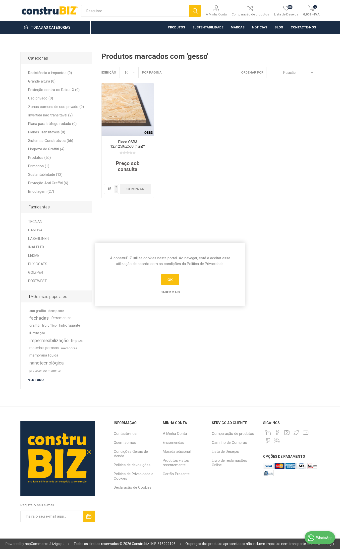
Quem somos (125, 442)
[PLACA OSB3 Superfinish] (128, 109)
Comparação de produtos (250, 14)
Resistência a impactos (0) (50, 73)
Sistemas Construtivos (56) (50, 140)
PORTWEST (37, 281)
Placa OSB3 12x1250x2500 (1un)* (127, 144)
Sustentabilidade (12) (45, 174)
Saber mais (170, 292)
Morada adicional (177, 451)
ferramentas (61, 318)
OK (170, 279)
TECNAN (35, 221)
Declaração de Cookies (133, 487)
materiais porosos (44, 348)
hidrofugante (69, 325)
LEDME (33, 255)
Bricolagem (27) (41, 191)
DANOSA (35, 230)
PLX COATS (37, 264)
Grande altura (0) (42, 81)
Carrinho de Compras (229, 442)
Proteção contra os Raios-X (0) (54, 90)
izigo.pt (58, 544)
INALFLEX (36, 247)
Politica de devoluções (132, 465)
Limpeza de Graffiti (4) (46, 149)
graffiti (34, 325)
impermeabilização (49, 340)
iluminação (37, 333)
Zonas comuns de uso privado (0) (56, 106)
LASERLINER (38, 238)
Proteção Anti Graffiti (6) (48, 183)
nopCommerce (37, 544)
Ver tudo (36, 380)
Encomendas (173, 442)
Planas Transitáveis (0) (46, 132)
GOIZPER (35, 272)
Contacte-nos (125, 433)
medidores (69, 348)
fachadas (39, 318)
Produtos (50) (39, 157)
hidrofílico (49, 325)
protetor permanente (44, 370)
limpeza (77, 341)
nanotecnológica (46, 363)
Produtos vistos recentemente (176, 462)
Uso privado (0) (40, 98)
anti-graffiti (37, 311)
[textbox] (135, 11)
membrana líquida (43, 355)
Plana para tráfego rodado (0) (52, 123)
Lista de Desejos (225, 451)
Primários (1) (38, 166)
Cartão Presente (176, 474)
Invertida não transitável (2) (50, 115)
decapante (56, 311)
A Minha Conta (216, 14)
